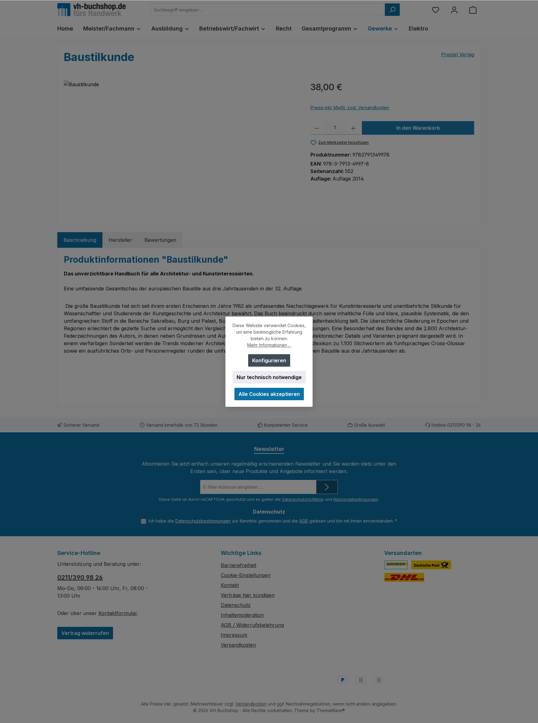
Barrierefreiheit (238, 565)
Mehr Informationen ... (269, 345)
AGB (303, 520)
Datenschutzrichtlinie (302, 499)
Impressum (234, 635)
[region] (181, 147)
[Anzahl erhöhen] (353, 128)
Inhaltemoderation (242, 615)
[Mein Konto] (454, 9)
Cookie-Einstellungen (246, 575)
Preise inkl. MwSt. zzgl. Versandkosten (349, 107)
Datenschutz (236, 605)
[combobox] (268, 9)
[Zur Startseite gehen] (91, 9)
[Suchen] (392, 9)
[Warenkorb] (473, 9)
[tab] (79, 240)
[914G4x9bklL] (181, 147)
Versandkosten (238, 645)
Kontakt (230, 585)
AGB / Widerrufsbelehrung (252, 625)
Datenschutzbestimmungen (203, 520)
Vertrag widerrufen (85, 633)
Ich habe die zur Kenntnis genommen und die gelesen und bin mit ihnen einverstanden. (273, 520)
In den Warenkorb (418, 128)
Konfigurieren (269, 360)
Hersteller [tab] (120, 240)
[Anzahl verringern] (316, 128)
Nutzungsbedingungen (355, 499)
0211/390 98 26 (80, 577)
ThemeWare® (331, 710)
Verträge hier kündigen (248, 595)
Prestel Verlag (457, 54)
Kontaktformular (117, 613)
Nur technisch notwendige (269, 377)
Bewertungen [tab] (160, 240)
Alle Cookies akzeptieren (269, 394)
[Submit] (327, 487)
